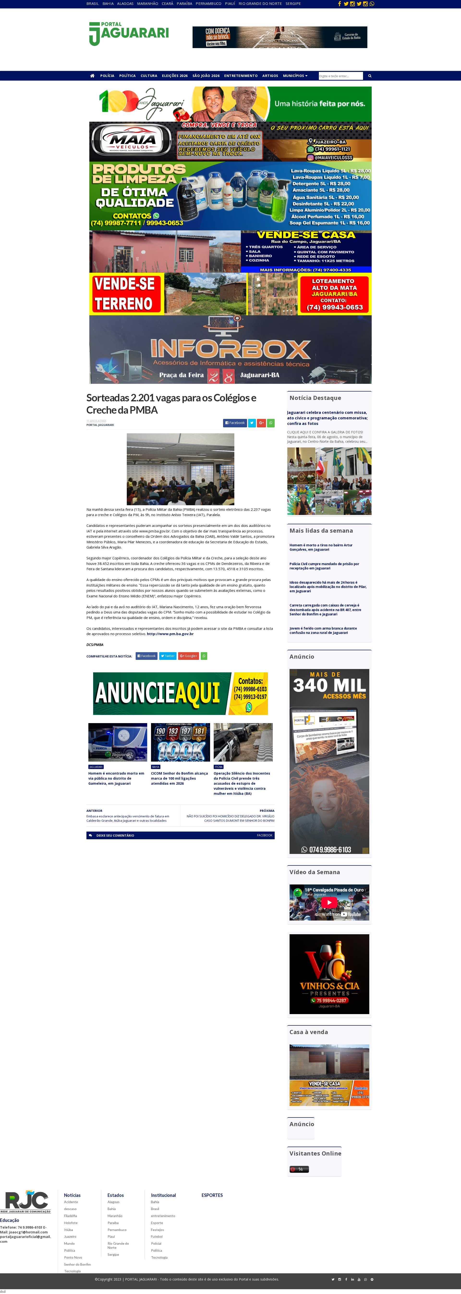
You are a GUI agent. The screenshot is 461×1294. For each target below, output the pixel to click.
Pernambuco (208, 3)
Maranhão (147, 3)
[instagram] (352, 3)
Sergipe (293, 3)
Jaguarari (96, 767)
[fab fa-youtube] (359, 1279)
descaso (70, 1209)
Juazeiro (70, 1236)
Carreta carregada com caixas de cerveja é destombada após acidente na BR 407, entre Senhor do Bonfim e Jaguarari (325, 609)
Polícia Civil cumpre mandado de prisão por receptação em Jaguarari (324, 566)
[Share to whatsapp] (271, 423)
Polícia (107, 75)
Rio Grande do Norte (260, 3)
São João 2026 (206, 75)
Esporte (157, 1223)
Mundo (69, 1243)
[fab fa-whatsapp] (372, 3)
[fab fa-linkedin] (352, 1279)
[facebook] (339, 3)
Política (127, 75)
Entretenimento (241, 75)
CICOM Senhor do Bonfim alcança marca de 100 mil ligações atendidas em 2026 (179, 778)
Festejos (157, 1230)
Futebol (157, 1236)
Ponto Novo (73, 1257)
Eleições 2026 (175, 75)
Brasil (92, 3)
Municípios (293, 75)
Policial (156, 1243)
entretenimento (163, 1216)
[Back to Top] (372, 1279)
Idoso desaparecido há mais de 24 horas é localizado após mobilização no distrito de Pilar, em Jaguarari (328, 586)
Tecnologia (72, 1271)
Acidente (71, 1202)
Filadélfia (70, 1216)
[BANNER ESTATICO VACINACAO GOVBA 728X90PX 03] (280, 46)
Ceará (167, 3)
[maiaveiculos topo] (230, 160)
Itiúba (218, 767)
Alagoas (125, 3)
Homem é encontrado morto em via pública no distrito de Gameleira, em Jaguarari (116, 778)
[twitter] (346, 3)
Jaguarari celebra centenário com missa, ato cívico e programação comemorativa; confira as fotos (327, 418)
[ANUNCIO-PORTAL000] (180, 713)
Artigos (270, 75)
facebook (264, 835)
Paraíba (184, 3)
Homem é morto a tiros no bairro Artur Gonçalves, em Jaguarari (321, 547)
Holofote (71, 1223)
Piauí (230, 3)
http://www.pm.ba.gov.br (170, 633)
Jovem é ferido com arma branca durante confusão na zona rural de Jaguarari (323, 630)
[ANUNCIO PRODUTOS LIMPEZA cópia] (230, 229)
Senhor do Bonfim (77, 1264)
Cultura (149, 75)
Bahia (108, 3)
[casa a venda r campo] (230, 271)
